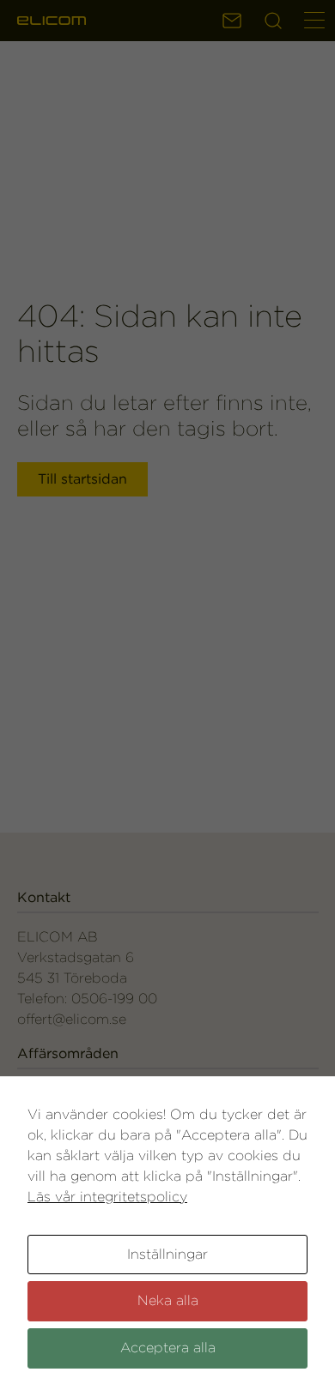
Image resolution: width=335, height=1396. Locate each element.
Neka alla (167, 1300)
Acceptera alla (168, 1347)
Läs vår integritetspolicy (107, 1196)
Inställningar (167, 1254)
